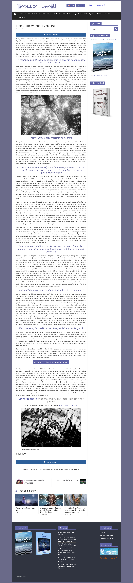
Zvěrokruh (106, 14)
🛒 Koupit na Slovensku (98, 40)
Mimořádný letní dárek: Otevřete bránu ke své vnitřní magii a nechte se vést (67, 546)
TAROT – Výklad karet (97, 5)
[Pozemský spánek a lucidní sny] (26, 495)
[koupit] (43, 532)
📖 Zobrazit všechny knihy (99, 75)
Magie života (36, 14)
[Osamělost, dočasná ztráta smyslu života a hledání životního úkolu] (51, 495)
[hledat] (116, 29)
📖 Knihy (71, 5)
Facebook (110, 3)
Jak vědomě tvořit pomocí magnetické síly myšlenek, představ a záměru (75, 510)
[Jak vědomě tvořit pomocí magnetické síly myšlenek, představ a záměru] (75, 495)
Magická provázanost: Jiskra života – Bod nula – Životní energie (66, 559)
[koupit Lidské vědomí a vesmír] (23, 532)
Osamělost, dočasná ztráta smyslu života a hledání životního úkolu (50, 510)
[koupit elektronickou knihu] (101, 87)
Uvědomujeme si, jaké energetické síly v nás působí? (61, 400)
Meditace (22, 17)
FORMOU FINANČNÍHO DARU (68, 405)
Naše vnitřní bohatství (67, 481)
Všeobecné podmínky (106, 535)
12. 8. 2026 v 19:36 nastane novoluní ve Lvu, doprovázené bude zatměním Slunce (67, 539)
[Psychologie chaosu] (15, 14)
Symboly (92, 14)
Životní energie (46, 14)
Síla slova (62, 14)
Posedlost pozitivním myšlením (34, 482)
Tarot (55, 14)
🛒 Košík (80, 5)
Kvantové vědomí (24, 14)
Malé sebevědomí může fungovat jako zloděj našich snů (66, 552)
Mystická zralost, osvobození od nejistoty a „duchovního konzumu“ (67, 566)
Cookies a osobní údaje (107, 538)
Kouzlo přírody (82, 14)
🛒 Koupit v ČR (111, 40)
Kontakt (116, 3)
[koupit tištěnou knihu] (102, 42)
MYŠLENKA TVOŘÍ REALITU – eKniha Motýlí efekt (51, 362)
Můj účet (102, 532)
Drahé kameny (71, 14)
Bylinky (99, 14)
